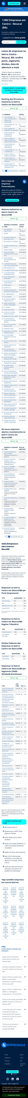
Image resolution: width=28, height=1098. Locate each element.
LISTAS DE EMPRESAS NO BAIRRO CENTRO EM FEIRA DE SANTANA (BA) (21, 894)
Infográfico (7, 1064)
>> (24, 171)
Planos (21, 1055)
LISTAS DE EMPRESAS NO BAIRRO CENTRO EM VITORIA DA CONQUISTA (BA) (13, 911)
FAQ (21, 1061)
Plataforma (8, 1058)
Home (6, 1055)
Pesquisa (7, 1061)
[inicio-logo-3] (3, 3)
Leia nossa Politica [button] (14, 1091)
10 (21, 171)
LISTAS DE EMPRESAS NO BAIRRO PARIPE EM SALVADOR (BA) (21, 928)
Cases (21, 1058)
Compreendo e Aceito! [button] (14, 1095)
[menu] (24, 3)
